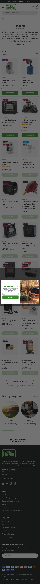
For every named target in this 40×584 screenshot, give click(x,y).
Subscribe (10, 297)
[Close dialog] (38, 281)
